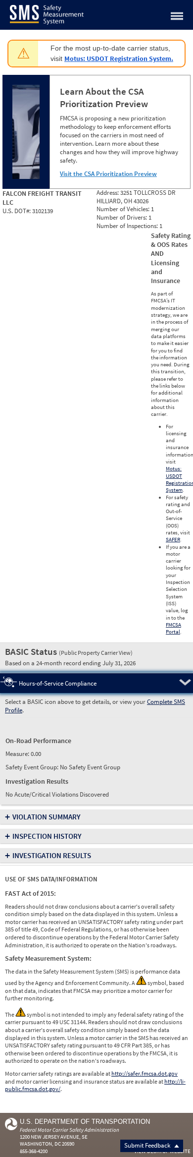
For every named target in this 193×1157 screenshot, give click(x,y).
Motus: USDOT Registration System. (118, 58)
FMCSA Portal (173, 628)
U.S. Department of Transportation (85, 1121)
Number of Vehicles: (123, 209)
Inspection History (47, 836)
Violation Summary (46, 816)
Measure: (18, 754)
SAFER (173, 539)
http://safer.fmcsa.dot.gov (144, 1073)
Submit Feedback (148, 1145)
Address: (108, 192)
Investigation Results (51, 855)
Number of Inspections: (127, 226)
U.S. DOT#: (17, 211)
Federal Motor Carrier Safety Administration (69, 1129)
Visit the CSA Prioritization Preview (108, 174)
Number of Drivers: (122, 217)
